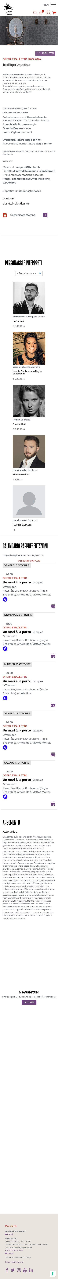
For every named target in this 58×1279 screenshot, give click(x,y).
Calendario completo (29, 561)
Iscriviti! (29, 1002)
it (43, 5)
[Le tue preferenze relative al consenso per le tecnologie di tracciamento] (53, 1274)
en (47, 5)
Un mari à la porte (17, 582)
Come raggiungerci (14, 1262)
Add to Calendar (53, 606)
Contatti (11, 1226)
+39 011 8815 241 (12, 1250)
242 (21, 1250)
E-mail (10, 1234)
